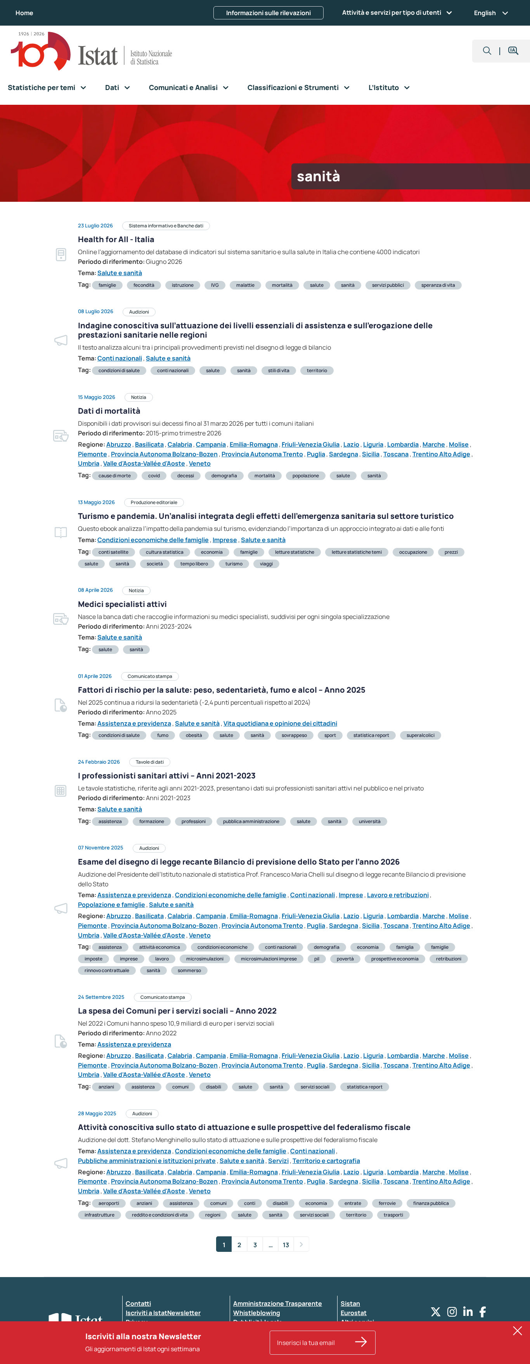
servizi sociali (315, 1086)
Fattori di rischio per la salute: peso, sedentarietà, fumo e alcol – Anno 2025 (221, 690)
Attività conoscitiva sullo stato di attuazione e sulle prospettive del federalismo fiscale (244, 1127)
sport (330, 735)
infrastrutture (99, 1214)
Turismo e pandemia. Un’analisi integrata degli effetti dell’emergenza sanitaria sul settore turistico (266, 516)
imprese (129, 958)
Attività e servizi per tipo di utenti (391, 12)
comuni (180, 1086)
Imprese (225, 540)
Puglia (316, 454)
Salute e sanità (119, 273)
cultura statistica (165, 552)
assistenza (110, 821)
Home (24, 13)
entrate (353, 1203)
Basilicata (149, 444)
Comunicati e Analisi (183, 87)
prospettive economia (395, 958)
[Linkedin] (468, 1313)
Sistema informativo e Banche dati (166, 225)
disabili (213, 1086)
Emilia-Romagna (254, 444)
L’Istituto (384, 87)
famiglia (405, 947)
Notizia (138, 397)
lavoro (162, 958)
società (155, 563)
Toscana (396, 454)
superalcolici (421, 735)
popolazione (306, 475)
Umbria (88, 463)
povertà (345, 958)
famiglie (107, 285)
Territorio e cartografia (326, 1160)
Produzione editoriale (154, 502)
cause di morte (115, 475)
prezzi (451, 552)
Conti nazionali (119, 358)
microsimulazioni (204, 958)
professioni (194, 821)
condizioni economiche (222, 947)
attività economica (159, 947)
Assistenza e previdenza (134, 723)
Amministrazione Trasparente (277, 1303)
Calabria (180, 444)
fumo (162, 735)
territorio (317, 370)
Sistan (350, 1303)
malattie (245, 285)
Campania (211, 444)
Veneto (200, 463)
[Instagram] (452, 1313)
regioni (212, 1214)
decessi (185, 475)
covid (154, 475)
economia (212, 552)
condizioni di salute (119, 370)
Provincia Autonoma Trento (262, 454)
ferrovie (387, 1203)
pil (316, 958)
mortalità (282, 285)
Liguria (373, 444)
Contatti (138, 1303)
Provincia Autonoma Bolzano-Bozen (164, 454)
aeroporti (109, 1203)
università (370, 821)
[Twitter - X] (435, 1313)
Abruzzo (118, 444)
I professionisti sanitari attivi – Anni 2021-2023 (167, 775)
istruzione (183, 285)
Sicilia (370, 454)
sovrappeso (294, 735)
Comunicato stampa (150, 676)
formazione (151, 821)
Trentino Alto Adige (441, 454)
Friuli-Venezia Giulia (310, 444)
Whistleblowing (256, 1313)
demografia (224, 475)
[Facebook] (482, 1313)
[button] (487, 51)
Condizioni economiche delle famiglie (153, 540)
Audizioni (139, 312)
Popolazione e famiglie (111, 904)
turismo (233, 563)
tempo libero (194, 563)
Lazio (351, 444)
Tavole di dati (150, 762)
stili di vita (278, 370)
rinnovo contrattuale (107, 970)
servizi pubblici (388, 285)
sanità (348, 285)
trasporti (393, 1214)
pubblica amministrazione (251, 821)
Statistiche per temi (41, 87)
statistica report (371, 735)
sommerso (189, 970)
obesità (194, 735)
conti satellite (113, 552)
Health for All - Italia (116, 239)
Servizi (278, 1160)
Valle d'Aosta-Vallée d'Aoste (144, 463)
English (485, 13)
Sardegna (343, 454)
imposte (93, 958)
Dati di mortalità (109, 411)
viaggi (266, 563)
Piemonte (92, 454)
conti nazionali (173, 370)
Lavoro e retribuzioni (398, 895)
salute (317, 285)
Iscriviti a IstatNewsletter (163, 1313)
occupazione (413, 552)
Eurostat (354, 1313)
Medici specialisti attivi (122, 604)
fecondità (143, 285)
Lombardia (403, 444)
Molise (459, 444)
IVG (215, 285)
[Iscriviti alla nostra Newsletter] (361, 1342)
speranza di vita (438, 285)
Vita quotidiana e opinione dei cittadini (280, 723)
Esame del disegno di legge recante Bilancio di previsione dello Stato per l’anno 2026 (239, 861)
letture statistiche (294, 552)
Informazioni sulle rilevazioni (268, 13)
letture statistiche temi (357, 552)
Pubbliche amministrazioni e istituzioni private (147, 1160)
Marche (434, 444)
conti (249, 1203)
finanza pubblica (431, 1203)
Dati (112, 87)
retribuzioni (448, 958)
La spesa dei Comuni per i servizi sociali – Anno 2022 (177, 1010)
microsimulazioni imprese (269, 958)
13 (286, 1245)
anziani (106, 1086)
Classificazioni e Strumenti (293, 87)
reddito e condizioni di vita (160, 1214)
